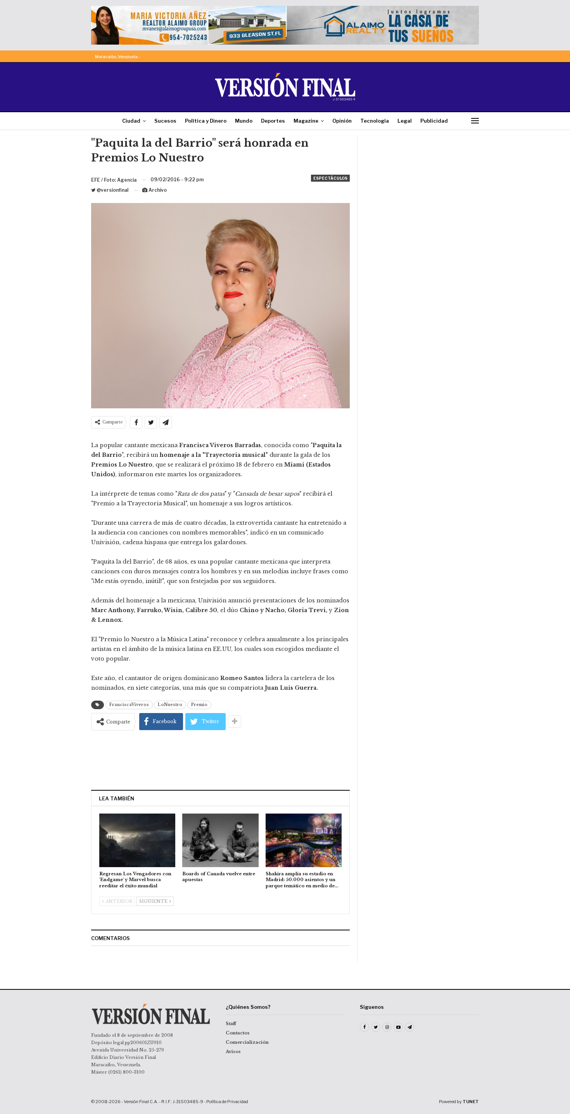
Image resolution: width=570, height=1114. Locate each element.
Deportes (273, 121)
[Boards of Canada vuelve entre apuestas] (220, 840)
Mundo (243, 121)
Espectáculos (330, 178)
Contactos (238, 1033)
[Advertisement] (220, 760)
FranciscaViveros (129, 704)
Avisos (233, 1051)
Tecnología (374, 121)
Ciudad (131, 121)
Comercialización (247, 1042)
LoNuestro (170, 704)
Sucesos (165, 121)
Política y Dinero (205, 121)
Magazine (306, 121)
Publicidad (434, 121)
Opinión (342, 121)
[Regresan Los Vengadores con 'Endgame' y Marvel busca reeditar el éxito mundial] (137, 840)
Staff (231, 1023)
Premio (199, 704)
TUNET (471, 1101)
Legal (404, 121)
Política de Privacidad (227, 1101)
